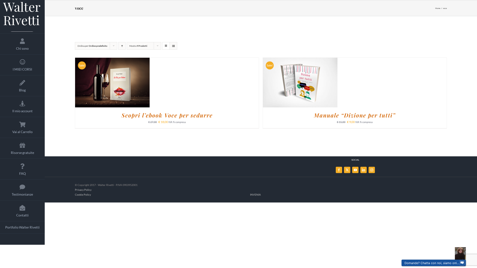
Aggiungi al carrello (103, 83)
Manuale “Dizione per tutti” (355, 115)
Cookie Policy (83, 194)
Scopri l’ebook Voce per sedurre (167, 115)
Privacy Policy (83, 189)
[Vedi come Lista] (173, 46)
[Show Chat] (462, 263)
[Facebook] (339, 170)
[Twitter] (347, 170)
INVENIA (255, 194)
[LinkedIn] (363, 170)
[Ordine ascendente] (122, 46)
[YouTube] (355, 170)
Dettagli (132, 83)
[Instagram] (372, 170)
